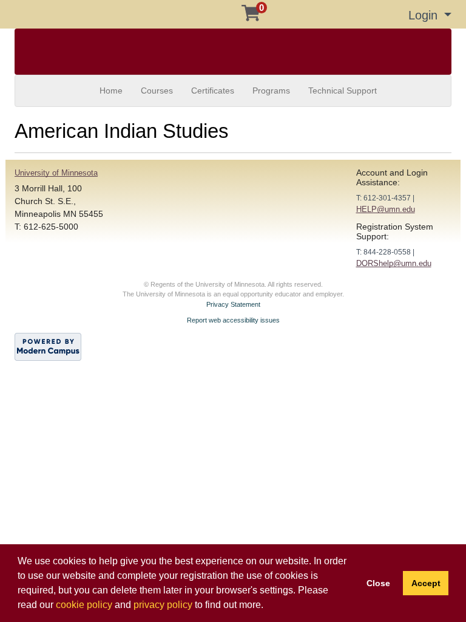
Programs (271, 90)
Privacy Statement (233, 304)
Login (424, 15)
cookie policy (84, 605)
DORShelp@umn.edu (393, 263)
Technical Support (342, 90)
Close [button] (378, 583)
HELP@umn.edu (385, 209)
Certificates (212, 90)
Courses (157, 90)
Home (111, 90)
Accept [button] (426, 583)
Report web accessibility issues (233, 320)
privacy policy (162, 605)
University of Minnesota (56, 172)
